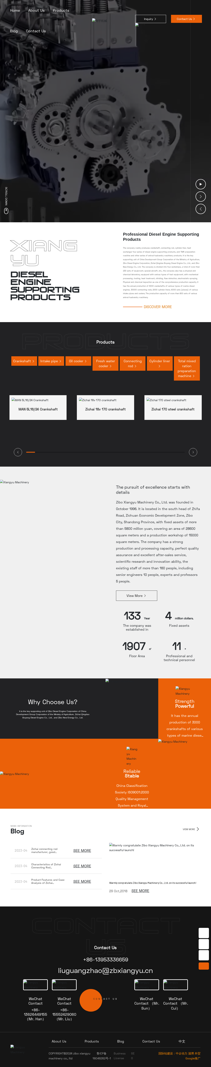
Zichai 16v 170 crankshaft (38, 409)
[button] (201, 196)
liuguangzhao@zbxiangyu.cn (105, 970)
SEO (133, 1056)
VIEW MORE (189, 829)
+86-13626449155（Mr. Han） (35, 1014)
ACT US (105, 999)
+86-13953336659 (105, 959)
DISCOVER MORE (158, 306)
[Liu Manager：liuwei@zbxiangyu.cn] (204, 955)
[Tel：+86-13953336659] (204, 933)
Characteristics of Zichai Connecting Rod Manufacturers (46, 867)
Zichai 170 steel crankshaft (105, 409)
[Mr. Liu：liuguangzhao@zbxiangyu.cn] (204, 944)
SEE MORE (82, 850)
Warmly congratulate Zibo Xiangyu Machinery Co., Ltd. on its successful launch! (152, 882)
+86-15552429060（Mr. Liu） (64, 1014)
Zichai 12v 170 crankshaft (173, 409)
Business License (119, 1056)
